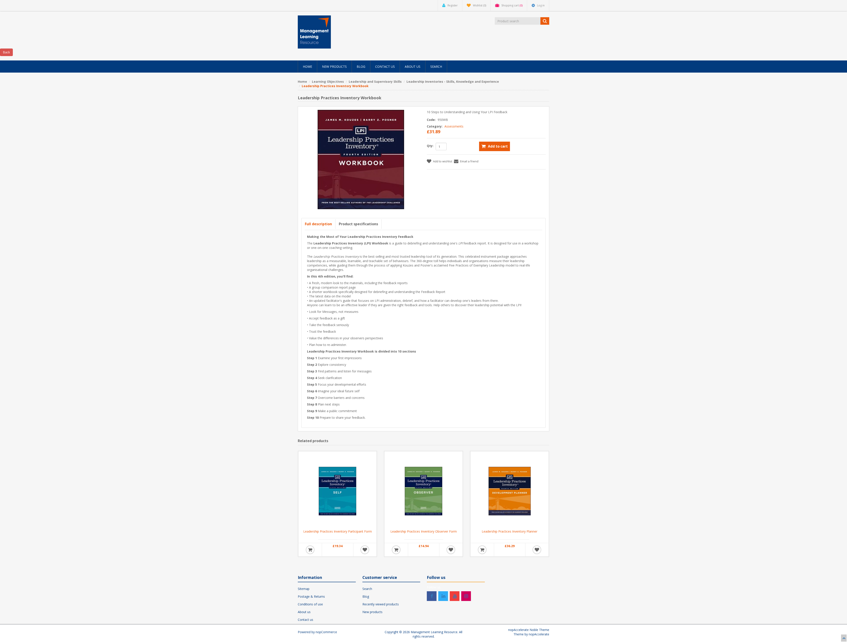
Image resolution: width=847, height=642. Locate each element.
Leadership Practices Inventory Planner (509, 531)
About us (304, 612)
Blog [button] (361, 66)
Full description (318, 224)
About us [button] (412, 66)
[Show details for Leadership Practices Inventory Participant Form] (337, 490)
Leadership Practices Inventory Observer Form (423, 531)
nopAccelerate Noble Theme (528, 630)
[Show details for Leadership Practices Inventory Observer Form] (423, 490)
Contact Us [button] (385, 66)
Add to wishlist (442, 161)
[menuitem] (307, 66)
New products (372, 612)
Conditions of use (310, 604)
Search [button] (436, 66)
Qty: (430, 146)
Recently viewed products (380, 604)
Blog (365, 596)
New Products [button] (334, 66)
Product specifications (358, 224)
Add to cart (498, 146)
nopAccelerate (539, 634)
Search (367, 589)
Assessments (453, 126)
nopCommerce (326, 632)
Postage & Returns (311, 596)
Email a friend (469, 161)
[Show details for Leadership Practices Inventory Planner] (509, 490)
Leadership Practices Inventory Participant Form (337, 531)
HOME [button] (307, 66)
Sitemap (303, 589)
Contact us (305, 620)
